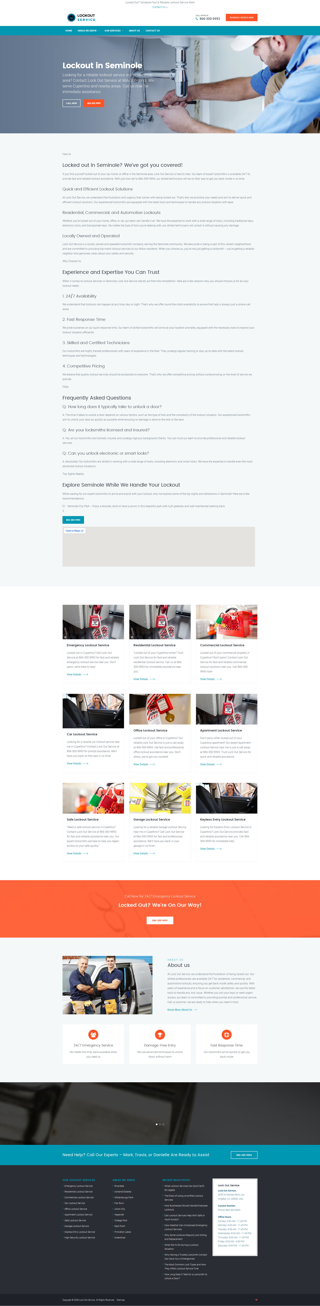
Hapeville (119, 1214)
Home (68, 30)
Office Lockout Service (75, 1208)
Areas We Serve (87, 30)
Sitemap (121, 1299)
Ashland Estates (122, 1191)
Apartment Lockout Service (78, 1214)
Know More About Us (180, 1010)
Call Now (71, 103)
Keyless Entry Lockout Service (79, 1231)
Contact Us (159, 7)
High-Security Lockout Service (79, 1237)
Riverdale (119, 1185)
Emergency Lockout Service (78, 1185)
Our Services (113, 30)
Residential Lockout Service (78, 1191)
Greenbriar (120, 1237)
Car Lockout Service (74, 1203)
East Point (119, 1226)
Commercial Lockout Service (79, 1197)
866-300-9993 (210, 18)
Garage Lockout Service (76, 1226)
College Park (120, 1220)
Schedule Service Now (242, 17)
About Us (134, 30)
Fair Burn (119, 1203)
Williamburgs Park (123, 1197)
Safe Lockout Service (75, 1220)
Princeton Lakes (122, 1231)
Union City (119, 1208)
